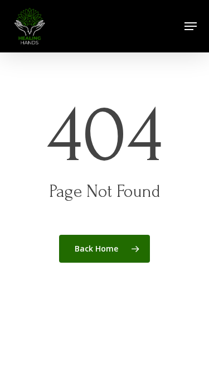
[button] (190, 26)
